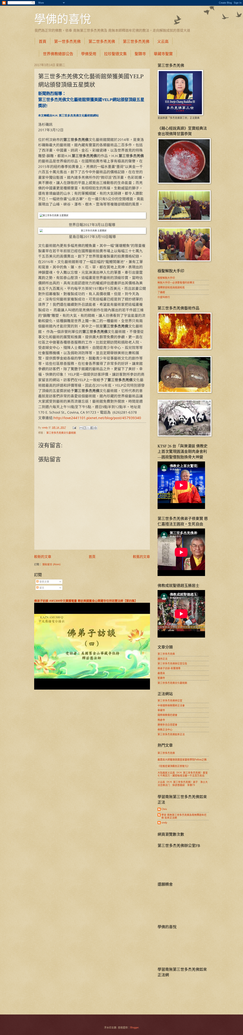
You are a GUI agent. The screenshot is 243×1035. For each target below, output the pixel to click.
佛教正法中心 (165, 729)
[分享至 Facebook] (92, 428)
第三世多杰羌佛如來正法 (171, 734)
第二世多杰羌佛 (101, 41)
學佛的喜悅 (62, 18)
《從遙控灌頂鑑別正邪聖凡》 (174, 766)
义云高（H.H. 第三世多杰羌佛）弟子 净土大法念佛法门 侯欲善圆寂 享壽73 (183, 783)
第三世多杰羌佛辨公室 (170, 700)
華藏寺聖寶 (163, 53)
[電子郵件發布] (74, 427)
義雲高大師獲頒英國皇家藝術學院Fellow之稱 (182, 759)
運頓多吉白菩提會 (167, 724)
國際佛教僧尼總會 (167, 714)
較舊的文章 (141, 557)
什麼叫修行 (164, 297)
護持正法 (162, 658)
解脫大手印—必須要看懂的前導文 (176, 282)
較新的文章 (42, 557)
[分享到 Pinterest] (95, 428)
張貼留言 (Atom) (51, 564)
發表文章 (44, 581)
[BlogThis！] (85, 428)
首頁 (42, 41)
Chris (164, 809)
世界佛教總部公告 (58, 53)
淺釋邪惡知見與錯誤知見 (171, 287)
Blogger (134, 1027)
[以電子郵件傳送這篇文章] (81, 428)
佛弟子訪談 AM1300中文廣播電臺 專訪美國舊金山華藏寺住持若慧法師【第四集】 (85, 600)
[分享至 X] (88, 428)
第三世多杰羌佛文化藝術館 (61, 432)
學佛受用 (88, 53)
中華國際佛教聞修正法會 (171, 705)
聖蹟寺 (140, 53)
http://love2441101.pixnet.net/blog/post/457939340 (97, 417)
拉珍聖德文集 (115, 53)
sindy (164, 822)
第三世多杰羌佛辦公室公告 (172, 663)
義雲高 (161, 673)
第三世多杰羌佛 (136, 41)
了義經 (161, 292)
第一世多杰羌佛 (67, 41)
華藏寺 (161, 710)
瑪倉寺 (161, 719)
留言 (41, 587)
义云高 (163, 41)
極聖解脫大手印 (166, 277)
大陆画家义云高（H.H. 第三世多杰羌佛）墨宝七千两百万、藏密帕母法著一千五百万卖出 (183, 774)
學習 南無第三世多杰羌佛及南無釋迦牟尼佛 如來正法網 (184, 816)
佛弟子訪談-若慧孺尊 (169, 668)
